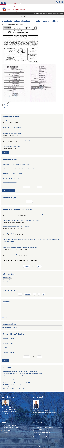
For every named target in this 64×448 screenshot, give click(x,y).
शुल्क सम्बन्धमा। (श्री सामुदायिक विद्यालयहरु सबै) (12, 173)
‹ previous (26, 187)
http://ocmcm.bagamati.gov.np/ (10, 327)
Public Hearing (6, 430)
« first (20, 294)
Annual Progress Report (9, 425)
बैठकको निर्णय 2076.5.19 (8, 352)
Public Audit (5, 432)
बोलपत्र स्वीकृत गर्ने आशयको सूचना (10, 233)
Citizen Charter (6, 281)
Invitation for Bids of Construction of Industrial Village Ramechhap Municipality (22, 220)
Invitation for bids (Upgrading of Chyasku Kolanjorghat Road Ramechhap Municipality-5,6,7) (25, 214)
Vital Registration (7, 277)
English (15, 3)
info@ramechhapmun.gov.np (40, 434)
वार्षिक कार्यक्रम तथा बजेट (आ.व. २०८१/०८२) (12, 146)
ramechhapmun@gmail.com (44, 432)
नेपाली (19, 3)
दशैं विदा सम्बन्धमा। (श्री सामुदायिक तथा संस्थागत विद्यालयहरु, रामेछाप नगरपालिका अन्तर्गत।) (21, 169)
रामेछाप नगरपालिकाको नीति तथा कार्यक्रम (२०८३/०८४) (14, 127)
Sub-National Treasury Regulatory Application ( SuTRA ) (16, 382)
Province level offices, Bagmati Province (13, 379)
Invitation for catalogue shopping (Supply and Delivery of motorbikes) (20, 260)
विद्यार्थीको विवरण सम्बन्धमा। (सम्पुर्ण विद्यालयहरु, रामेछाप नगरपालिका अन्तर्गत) (18, 164)
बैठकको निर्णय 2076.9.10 (8, 338)
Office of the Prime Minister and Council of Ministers (15, 388)
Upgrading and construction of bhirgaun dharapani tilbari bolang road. (20, 247)
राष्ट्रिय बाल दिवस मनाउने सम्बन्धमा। (10, 182)
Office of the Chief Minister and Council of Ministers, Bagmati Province (20, 371)
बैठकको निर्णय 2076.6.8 (8, 348)
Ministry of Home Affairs (9, 386)
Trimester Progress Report (10, 427)
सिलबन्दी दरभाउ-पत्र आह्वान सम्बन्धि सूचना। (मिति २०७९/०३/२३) (16, 226)
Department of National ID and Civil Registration (15, 375)
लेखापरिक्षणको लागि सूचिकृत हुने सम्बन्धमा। (11, 178)
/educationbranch (8, 190)
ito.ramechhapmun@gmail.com (41, 436)
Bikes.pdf (6, 105)
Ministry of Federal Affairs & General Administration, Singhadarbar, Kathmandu (22, 373)
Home (2, 16)
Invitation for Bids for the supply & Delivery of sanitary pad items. (19, 254)
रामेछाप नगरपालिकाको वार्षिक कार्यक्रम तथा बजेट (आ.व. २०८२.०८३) (16, 140)
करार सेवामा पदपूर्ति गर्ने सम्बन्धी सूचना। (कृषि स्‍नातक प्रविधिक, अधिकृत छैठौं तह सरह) (46, 13)
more (5, 152)
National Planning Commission (10, 381)
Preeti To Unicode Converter (10, 377)
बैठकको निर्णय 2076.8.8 (8, 343)
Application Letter (7, 283)
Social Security (6, 279)
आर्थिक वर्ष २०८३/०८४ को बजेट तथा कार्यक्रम (12, 133)
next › (39, 187)
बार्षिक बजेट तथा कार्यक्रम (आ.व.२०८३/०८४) (12, 121)
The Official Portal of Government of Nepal (13, 384)
